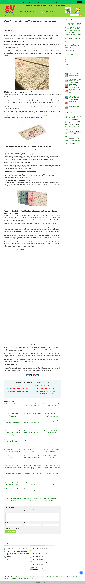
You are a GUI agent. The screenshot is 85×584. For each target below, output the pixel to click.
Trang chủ (11, 15)
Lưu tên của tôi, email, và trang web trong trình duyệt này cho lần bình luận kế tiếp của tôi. (26, 528)
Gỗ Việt (5, 347)
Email (25, 522)
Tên (6, 522)
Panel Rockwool (31, 576)
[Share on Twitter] (29, 375)
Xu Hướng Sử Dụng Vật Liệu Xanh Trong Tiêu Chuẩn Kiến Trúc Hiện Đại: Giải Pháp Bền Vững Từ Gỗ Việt (73, 29)
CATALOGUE (64, 15)
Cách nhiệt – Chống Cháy (70, 56)
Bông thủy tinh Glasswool (11, 578)
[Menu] (5, 15)
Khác (66, 61)
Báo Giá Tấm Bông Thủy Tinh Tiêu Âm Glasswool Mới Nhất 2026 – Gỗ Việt (72, 40)
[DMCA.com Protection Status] (34, 569)
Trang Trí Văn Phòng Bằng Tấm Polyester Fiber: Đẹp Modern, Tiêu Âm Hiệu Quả (72, 45)
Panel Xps (44, 576)
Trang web (45, 522)
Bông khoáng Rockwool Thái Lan (23, 578)
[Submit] (80, 15)
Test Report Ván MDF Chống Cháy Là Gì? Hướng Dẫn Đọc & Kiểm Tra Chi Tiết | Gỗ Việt (12, 415)
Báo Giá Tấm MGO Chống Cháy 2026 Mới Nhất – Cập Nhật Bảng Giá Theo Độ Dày (73, 34)
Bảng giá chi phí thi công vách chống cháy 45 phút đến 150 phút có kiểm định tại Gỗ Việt (32, 467)
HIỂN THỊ (12, 30)
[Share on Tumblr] (38, 375)
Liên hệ (52, 15)
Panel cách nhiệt (14, 576)
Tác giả (57, 15)
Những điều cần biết (34, 567)
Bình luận (7, 512)
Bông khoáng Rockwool (34, 578)
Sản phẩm (24, 15)
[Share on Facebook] (27, 375)
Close (79, 2)
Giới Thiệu (18, 15)
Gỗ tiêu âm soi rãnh (50, 576)
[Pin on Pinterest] (34, 375)
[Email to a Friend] (31, 375)
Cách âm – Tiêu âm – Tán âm (71, 54)
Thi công (38, 15)
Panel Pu (20, 576)
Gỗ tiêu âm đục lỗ (59, 576)
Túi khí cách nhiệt (66, 576)
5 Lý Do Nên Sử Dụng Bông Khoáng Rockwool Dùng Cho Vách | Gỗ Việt (73, 24)
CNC (66, 59)
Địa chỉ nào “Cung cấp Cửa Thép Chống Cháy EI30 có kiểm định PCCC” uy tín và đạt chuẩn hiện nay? (52, 415)
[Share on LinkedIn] (36, 375)
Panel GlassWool (38, 576)
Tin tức (32, 15)
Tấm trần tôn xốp (74, 576)
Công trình (45, 15)
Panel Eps (25, 576)
